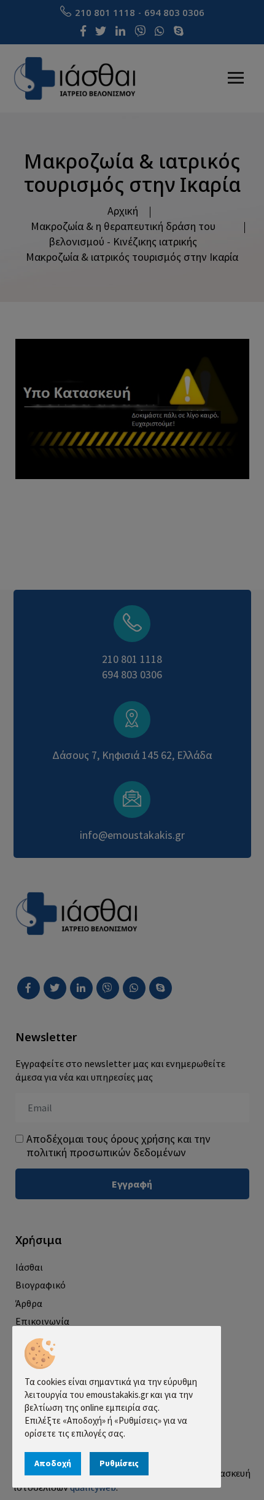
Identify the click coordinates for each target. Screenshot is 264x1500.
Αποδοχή (52, 1463)
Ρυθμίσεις (119, 1463)
